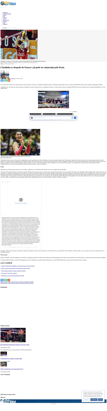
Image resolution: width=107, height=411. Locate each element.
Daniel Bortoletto (12, 78)
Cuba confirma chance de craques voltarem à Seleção (13, 270)
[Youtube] (9, 80)
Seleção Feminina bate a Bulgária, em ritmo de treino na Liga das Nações (18, 266)
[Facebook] (2, 80)
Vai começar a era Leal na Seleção (9, 273)
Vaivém (5, 62)
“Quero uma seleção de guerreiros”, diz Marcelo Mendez (17, 281)
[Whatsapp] (6, 80)
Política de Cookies (97, 396)
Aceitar (100, 399)
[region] (93, 396)
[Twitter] (4, 80)
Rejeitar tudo (94, 399)
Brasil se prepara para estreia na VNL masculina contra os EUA (15, 268)
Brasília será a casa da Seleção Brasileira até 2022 (12, 275)
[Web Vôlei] (8, 5)
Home (1, 62)
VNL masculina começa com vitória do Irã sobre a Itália (16, 283)
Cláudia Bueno (13, 247)
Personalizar (87, 399)
